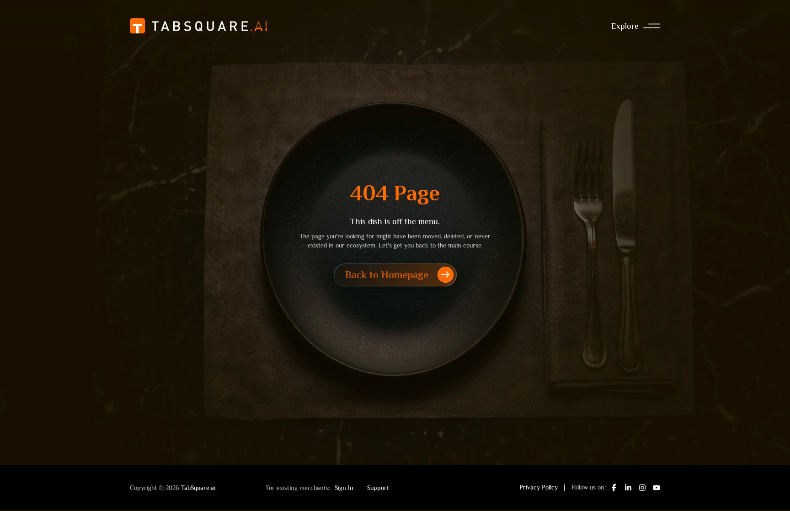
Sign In (344, 487)
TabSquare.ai (198, 487)
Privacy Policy (538, 487)
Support (378, 487)
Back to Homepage (386, 274)
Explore (625, 26)
